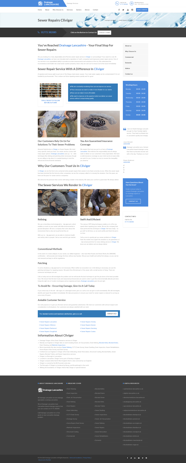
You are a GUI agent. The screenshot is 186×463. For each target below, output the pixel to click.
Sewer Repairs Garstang (89, 328)
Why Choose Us (58, 10)
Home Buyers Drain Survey (75, 423)
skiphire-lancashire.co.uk (131, 393)
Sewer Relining (66, 347)
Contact (95, 10)
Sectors (78, 10)
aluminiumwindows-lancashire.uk (134, 397)
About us (128, 46)
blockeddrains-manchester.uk (133, 440)
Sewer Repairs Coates (88, 331)
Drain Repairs (71, 406)
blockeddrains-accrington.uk (133, 423)
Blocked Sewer (100, 397)
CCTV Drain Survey (73, 415)
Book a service (142, 9)
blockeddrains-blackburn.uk (132, 427)
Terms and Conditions (76, 457)
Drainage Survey (72, 419)
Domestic (128, 63)
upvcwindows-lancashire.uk (132, 406)
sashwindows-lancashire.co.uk (133, 389)
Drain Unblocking (72, 410)
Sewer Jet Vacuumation (103, 419)
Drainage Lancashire (53, 390)
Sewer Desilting (100, 410)
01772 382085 (124, 4)
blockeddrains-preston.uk (132, 419)
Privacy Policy (87, 457)
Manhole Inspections (58, 345)
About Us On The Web (44, 460)
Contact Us (111, 313)
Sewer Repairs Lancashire (48, 322)
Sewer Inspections (101, 415)
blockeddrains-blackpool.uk (132, 415)
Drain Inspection (72, 393)
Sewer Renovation (101, 432)
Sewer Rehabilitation (101, 436)
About (47, 10)
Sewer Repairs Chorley (88, 322)
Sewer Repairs (99, 427)
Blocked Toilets (100, 406)
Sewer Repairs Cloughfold (48, 331)
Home (40, 10)
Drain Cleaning (71, 389)
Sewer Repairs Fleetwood (48, 328)
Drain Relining (71, 402)
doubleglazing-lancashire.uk (132, 402)
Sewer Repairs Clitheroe (48, 325)
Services (70, 10)
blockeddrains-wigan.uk (131, 445)
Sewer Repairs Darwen (88, 325)
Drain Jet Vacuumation (74, 397)
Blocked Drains (113, 343)
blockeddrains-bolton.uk (131, 436)
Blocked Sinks (103, 343)
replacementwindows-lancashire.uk (135, 410)
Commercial (129, 57)
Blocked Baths (99, 389)
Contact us (129, 74)
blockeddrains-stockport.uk (132, 432)
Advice (87, 10)
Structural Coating (72, 432)
